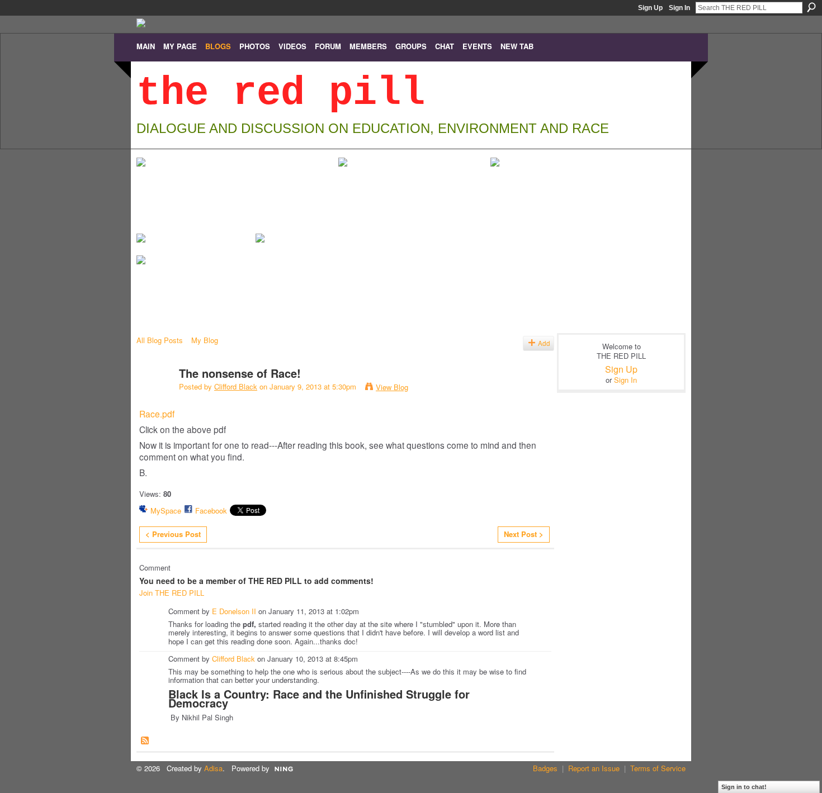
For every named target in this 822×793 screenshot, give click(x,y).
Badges (545, 768)
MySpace (165, 510)
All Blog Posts (159, 340)
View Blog (392, 387)
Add (544, 343)
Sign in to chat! (744, 786)
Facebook (211, 510)
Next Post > (524, 534)
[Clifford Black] (154, 397)
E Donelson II (234, 611)
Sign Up (650, 8)
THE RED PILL (280, 93)
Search (811, 7)
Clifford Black (235, 386)
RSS (145, 741)
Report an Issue (594, 768)
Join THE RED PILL (171, 592)
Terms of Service (658, 768)
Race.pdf (156, 413)
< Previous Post (173, 534)
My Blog (204, 340)
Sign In (679, 8)
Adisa (213, 768)
